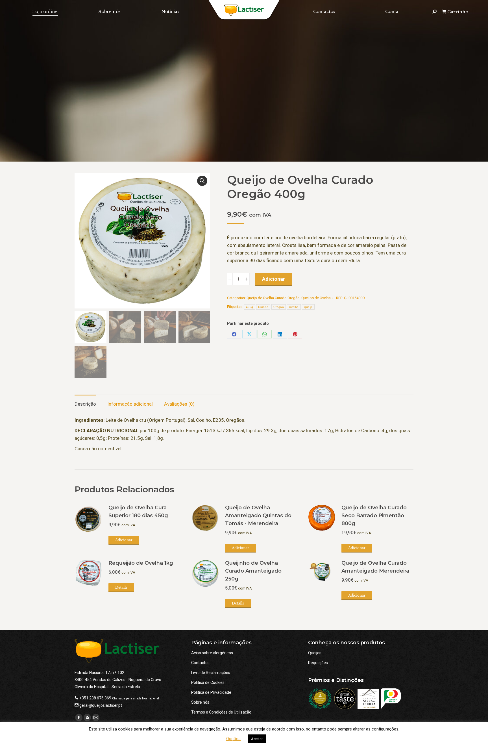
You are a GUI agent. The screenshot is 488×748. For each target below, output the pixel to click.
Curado (263, 306)
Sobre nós (200, 702)
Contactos (200, 662)
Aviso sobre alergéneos (212, 653)
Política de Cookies (208, 682)
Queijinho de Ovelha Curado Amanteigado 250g (253, 571)
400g (249, 306)
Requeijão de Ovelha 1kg (140, 563)
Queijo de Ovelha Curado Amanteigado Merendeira (375, 567)
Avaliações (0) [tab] (179, 404)
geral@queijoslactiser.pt (100, 705)
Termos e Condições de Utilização (221, 712)
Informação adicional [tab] (130, 404)
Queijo (308, 306)
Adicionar (273, 279)
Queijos (314, 653)
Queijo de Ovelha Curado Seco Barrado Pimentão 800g (374, 516)
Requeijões (318, 662)
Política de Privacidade (211, 692)
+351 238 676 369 (95, 698)
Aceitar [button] (257, 739)
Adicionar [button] (123, 540)
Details (121, 587)
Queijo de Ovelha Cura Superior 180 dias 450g (138, 512)
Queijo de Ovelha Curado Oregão (273, 298)
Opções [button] (233, 738)
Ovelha (294, 306)
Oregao (278, 306)
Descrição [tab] (85, 404)
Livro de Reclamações (210, 672)
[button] (202, 181)
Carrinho (457, 11)
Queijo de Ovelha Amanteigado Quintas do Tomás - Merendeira (258, 516)
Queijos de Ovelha (316, 298)
